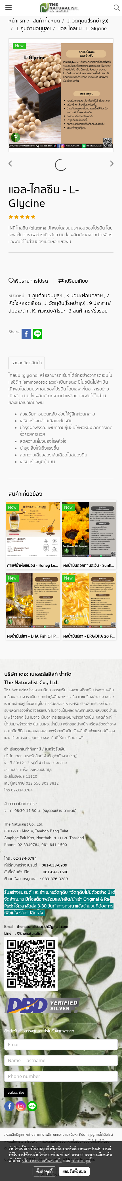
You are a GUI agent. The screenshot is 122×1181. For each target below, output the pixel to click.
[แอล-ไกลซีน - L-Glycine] (61, 95)
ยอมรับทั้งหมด (74, 1171)
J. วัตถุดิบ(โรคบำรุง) (66, 303)
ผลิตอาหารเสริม (64, 697)
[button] (115, 8)
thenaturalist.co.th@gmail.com (42, 927)
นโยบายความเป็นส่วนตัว (42, 1160)
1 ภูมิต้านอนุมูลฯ (46, 295)
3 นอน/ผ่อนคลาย (85, 295)
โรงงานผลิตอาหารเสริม (47, 690)
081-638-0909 (54, 865)
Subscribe (16, 1092)
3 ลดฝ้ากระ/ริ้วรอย (88, 311)
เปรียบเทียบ (76, 281)
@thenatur (26, 933)
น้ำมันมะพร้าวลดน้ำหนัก (69, 724)
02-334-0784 (25, 858)
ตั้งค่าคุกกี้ (44, 1171)
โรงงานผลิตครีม (81, 690)
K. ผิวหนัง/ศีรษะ (49, 311)
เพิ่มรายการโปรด (31, 281)
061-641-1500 (55, 872)
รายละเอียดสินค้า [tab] (27, 363)
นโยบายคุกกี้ (81, 1160)
